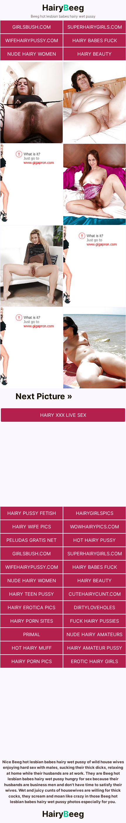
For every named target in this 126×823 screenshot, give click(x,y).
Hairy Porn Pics (31, 661)
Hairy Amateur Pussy (94, 648)
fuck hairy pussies (94, 621)
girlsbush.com (31, 27)
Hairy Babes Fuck (94, 40)
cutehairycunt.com (95, 594)
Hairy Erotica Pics (31, 607)
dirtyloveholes (94, 607)
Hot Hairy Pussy (94, 540)
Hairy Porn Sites (31, 621)
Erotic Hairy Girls (94, 661)
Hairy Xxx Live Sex (63, 415)
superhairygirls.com (94, 27)
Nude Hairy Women (31, 54)
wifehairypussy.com (31, 40)
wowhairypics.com (94, 527)
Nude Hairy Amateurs (94, 634)
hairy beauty (94, 54)
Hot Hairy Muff (32, 648)
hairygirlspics (94, 513)
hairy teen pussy (31, 594)
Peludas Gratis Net (31, 540)
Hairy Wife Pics (31, 527)
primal (31, 634)
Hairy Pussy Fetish (31, 513)
